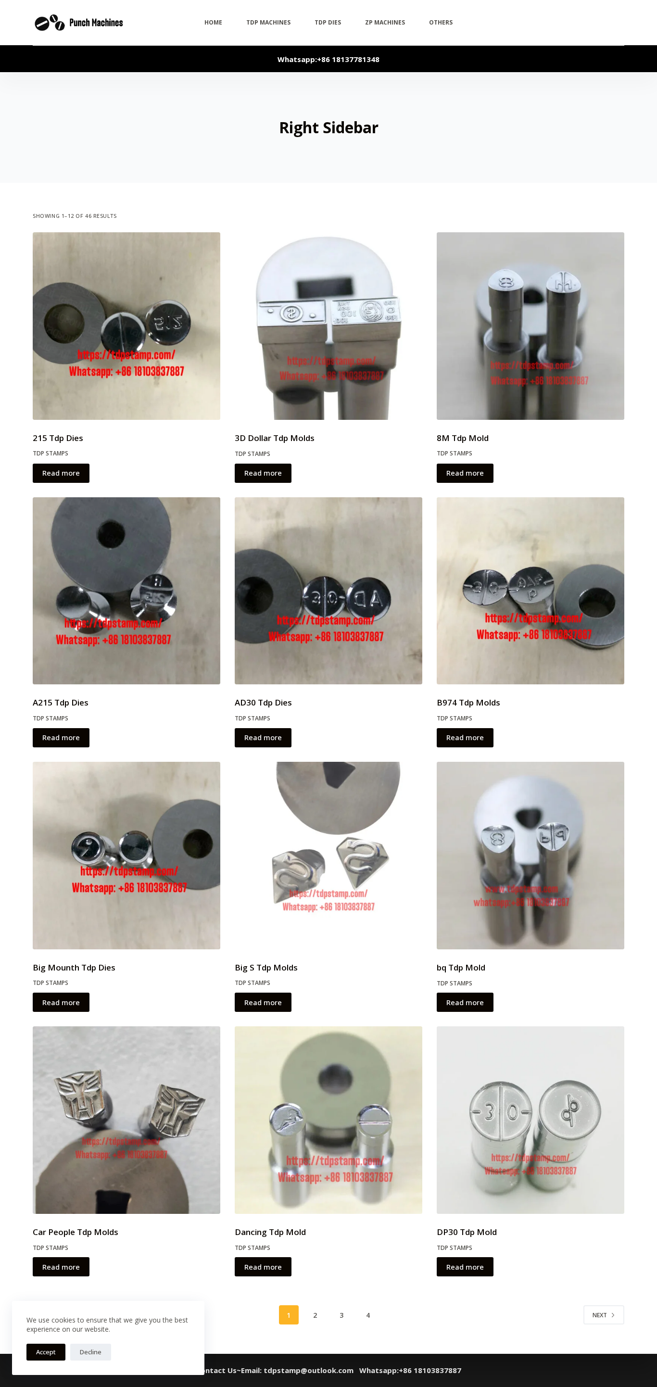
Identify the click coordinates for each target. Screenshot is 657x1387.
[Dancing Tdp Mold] (328, 1120)
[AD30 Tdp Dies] (328, 591)
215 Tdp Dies (58, 437)
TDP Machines (268, 22)
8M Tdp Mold (463, 437)
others (441, 22)
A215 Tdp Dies (60, 702)
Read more (61, 473)
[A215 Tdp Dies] (126, 591)
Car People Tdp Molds (75, 1231)
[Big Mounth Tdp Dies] (126, 855)
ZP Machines (385, 22)
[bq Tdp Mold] (530, 855)
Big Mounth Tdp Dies (74, 967)
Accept (46, 1352)
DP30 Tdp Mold (467, 1231)
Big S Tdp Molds (266, 967)
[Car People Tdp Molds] (126, 1120)
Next (600, 1315)
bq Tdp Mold (461, 967)
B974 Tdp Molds (468, 702)
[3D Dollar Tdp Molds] (328, 326)
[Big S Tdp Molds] (328, 855)
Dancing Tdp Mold (270, 1231)
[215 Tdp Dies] (126, 326)
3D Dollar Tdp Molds (275, 437)
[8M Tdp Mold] (530, 326)
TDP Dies (328, 22)
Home (213, 22)
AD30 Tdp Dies (263, 702)
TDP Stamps (50, 453)
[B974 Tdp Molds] (530, 591)
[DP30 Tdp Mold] (530, 1120)
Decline (90, 1352)
